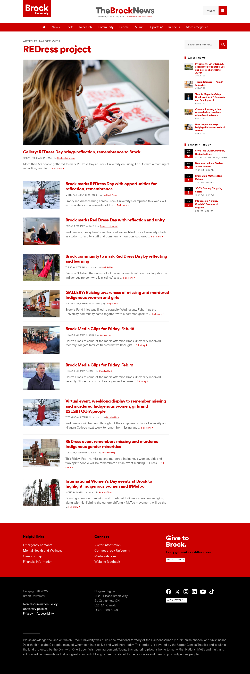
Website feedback (107, 562)
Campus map (32, 556)
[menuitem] (215, 10)
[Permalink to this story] (96, 144)
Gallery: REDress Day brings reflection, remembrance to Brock (81, 151)
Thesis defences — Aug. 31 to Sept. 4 (209, 83)
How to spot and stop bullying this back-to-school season (210, 127)
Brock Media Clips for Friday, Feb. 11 (99, 364)
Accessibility (45, 613)
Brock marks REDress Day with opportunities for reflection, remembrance (111, 186)
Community (105, 27)
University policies (35, 609)
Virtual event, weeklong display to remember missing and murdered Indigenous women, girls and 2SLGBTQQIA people (115, 406)
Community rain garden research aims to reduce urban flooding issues (208, 112)
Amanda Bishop (108, 452)
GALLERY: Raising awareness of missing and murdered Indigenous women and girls (117, 295)
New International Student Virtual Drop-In (209, 165)
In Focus (174, 27)
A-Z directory (175, 600)
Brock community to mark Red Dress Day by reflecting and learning (116, 259)
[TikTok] (211, 591)
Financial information (37, 562)
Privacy (28, 613)
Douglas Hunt (112, 303)
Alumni (139, 27)
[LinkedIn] (194, 591)
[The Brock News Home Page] (125, 11)
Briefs (69, 27)
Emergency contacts (37, 545)
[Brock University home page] (37, 8)
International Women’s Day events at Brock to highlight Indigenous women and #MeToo (108, 484)
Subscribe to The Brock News (139, 16)
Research (85, 27)
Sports (154, 27)
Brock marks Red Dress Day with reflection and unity (115, 219)
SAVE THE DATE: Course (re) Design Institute (210, 152)
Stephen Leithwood (66, 158)
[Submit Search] (223, 44)
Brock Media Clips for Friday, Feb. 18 (99, 328)
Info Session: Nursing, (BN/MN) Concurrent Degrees (206, 204)
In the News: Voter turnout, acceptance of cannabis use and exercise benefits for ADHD (210, 68)
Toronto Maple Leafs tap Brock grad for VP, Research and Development (210, 97)
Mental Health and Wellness (42, 550)
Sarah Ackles (107, 267)
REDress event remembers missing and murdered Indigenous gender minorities (112, 444)
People (124, 27)
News (56, 27)
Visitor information (107, 545)
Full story (57, 168)
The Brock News (109, 195)
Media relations (105, 556)
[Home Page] (44, 27)
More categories (197, 27)
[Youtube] (203, 591)
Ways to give (174, 559)
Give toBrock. (177, 541)
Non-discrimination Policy (40, 604)
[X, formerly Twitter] (177, 592)
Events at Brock (199, 144)
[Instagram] (186, 591)
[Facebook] (168, 591)
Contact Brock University (112, 550)
